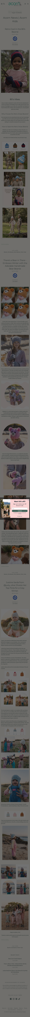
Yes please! (20, 510)
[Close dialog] (28, 500)
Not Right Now (19, 516)
